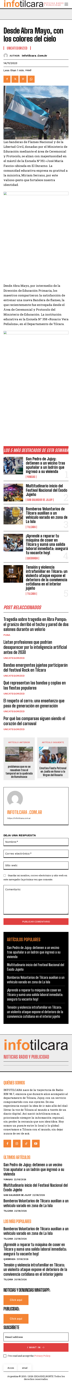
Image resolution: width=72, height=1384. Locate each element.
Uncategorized (14, 658)
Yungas (31, 476)
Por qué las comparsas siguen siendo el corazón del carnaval (34, 721)
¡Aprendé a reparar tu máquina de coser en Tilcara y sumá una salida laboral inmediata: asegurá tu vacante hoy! (47, 544)
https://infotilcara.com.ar (18, 818)
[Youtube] (36, 1143)
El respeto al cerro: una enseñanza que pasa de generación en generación (33, 703)
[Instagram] (17, 1143)
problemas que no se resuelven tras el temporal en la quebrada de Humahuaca (19, 771)
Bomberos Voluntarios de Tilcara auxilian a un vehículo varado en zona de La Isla (46, 515)
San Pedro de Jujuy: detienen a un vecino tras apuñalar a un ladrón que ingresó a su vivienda (45, 465)
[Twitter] (15, 79)
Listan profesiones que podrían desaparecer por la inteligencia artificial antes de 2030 (35, 647)
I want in (34, 1347)
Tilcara (31, 527)
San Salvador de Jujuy (39, 499)
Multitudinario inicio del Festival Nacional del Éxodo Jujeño (46, 490)
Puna (6, 635)
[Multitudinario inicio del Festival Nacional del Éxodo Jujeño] (13, 492)
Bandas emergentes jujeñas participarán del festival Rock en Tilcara (35, 668)
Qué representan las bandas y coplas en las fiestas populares (34, 685)
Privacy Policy (42, 1355)
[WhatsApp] (31, 79)
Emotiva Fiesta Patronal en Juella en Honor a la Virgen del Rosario (52, 771)
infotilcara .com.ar (34, 55)
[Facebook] (6, 79)
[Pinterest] (23, 79)
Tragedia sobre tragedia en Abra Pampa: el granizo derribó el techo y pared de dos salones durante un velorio (36, 624)
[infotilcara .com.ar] (6, 55)
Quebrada (32, 558)
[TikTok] (26, 1143)
